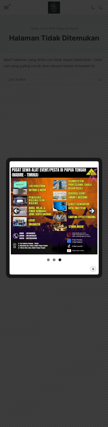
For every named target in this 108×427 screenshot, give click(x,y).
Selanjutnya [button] (91, 211)
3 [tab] (60, 259)
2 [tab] (54, 259)
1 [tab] (48, 259)
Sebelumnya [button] (16, 211)
